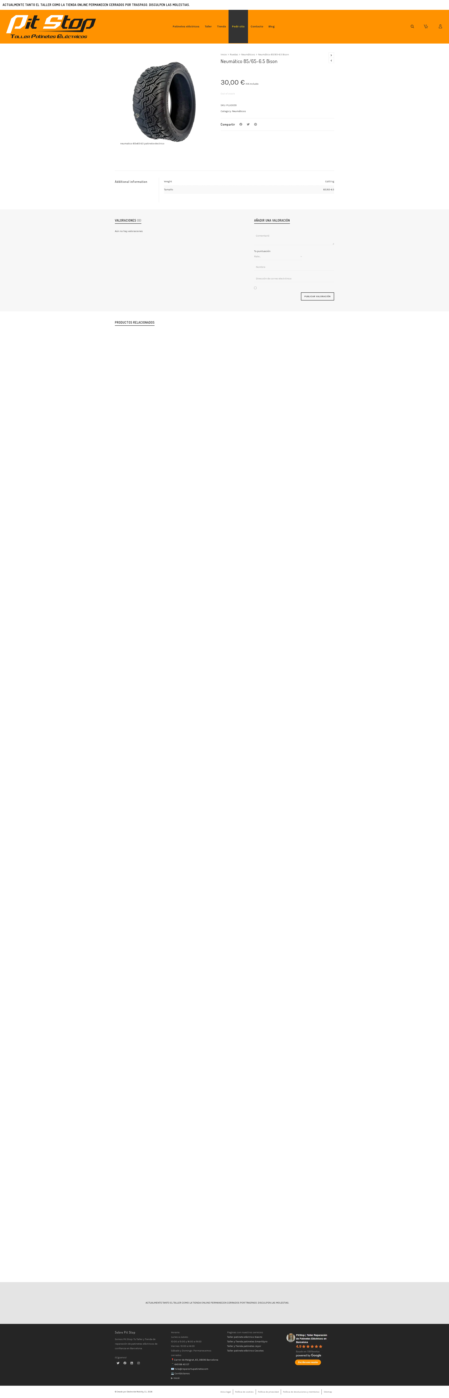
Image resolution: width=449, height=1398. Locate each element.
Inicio (224, 54)
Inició (176, 1378)
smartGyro (236, 1269)
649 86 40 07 (181, 1364)
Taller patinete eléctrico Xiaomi (244, 1336)
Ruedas (234, 54)
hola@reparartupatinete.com (191, 1368)
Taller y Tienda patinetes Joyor (244, 1346)
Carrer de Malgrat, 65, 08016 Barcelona (196, 1359)
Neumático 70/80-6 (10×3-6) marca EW (224, 789)
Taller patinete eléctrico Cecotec (245, 1350)
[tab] (137, 181)
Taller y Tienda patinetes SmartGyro (247, 1341)
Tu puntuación (262, 251)
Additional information (131, 182)
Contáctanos (182, 1373)
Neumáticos (248, 54)
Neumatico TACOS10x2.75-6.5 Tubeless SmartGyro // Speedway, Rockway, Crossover (224, 1264)
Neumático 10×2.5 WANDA (224, 1027)
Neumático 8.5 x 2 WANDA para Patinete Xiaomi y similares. (224, 551)
